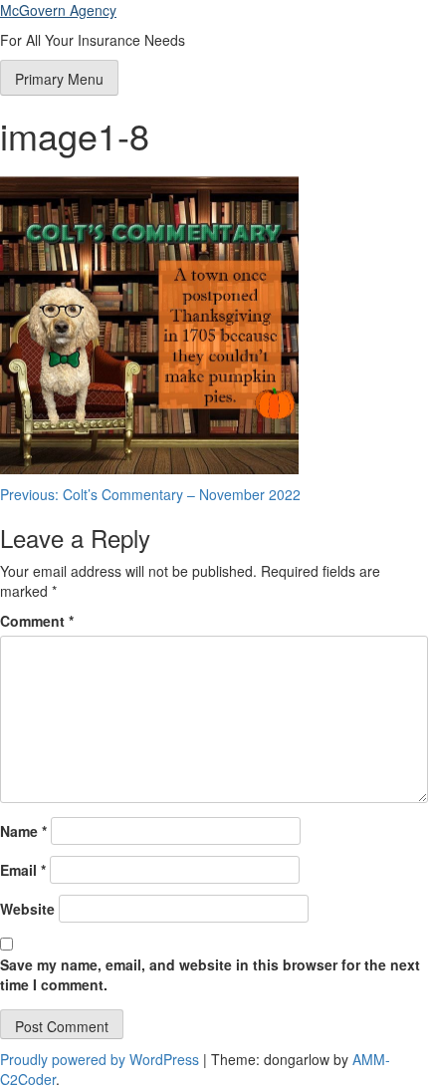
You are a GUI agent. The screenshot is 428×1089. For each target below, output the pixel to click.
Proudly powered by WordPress (101, 1059)
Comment (37, 621)
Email (23, 870)
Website (27, 909)
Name (23, 831)
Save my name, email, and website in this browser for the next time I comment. (210, 974)
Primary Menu (59, 79)
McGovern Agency (58, 10)
